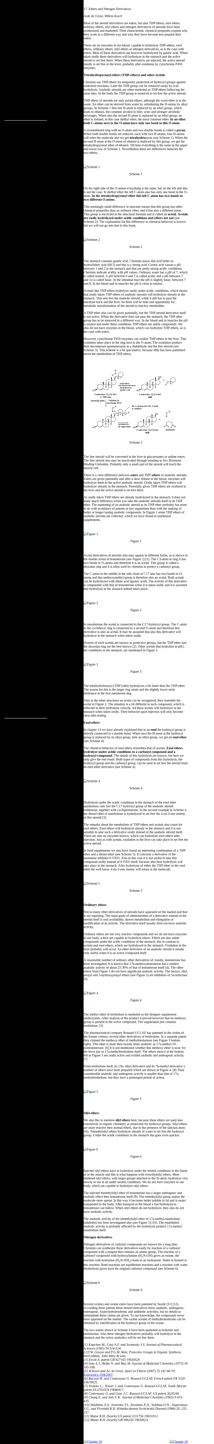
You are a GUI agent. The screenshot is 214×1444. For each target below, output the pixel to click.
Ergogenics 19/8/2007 (98, 1374)
